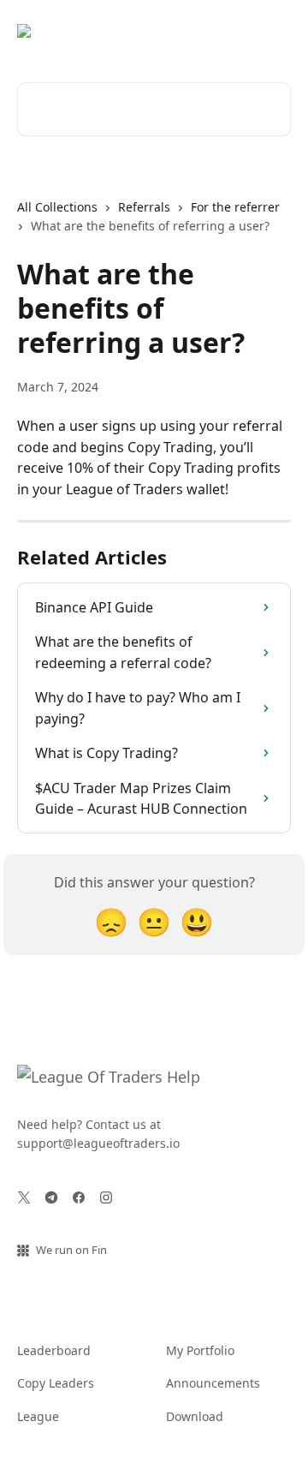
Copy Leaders (55, 1383)
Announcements (213, 1383)
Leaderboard (54, 1350)
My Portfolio (200, 1350)
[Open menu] (275, 31)
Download (194, 1416)
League (38, 1416)
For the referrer (235, 207)
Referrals (144, 207)
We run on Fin (71, 1249)
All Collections (57, 207)
